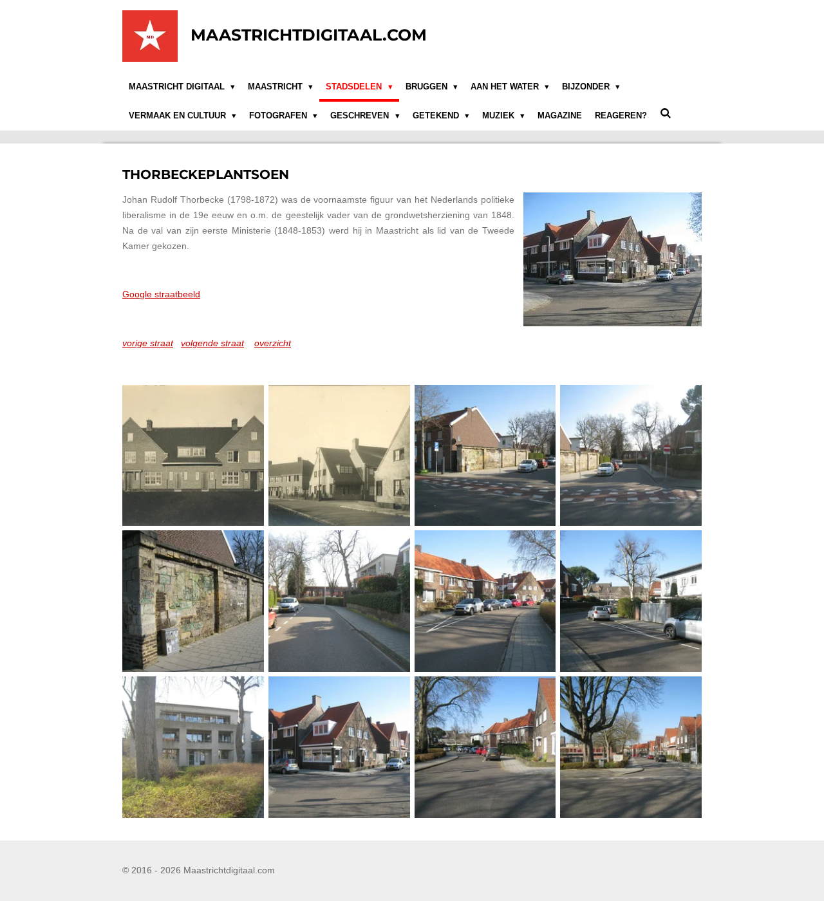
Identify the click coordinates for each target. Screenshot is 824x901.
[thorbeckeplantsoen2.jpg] (631, 455)
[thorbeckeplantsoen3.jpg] (193, 601)
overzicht (272, 343)
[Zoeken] (665, 114)
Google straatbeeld (161, 294)
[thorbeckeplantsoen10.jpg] (631, 747)
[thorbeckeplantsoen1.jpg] (485, 455)
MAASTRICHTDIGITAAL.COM (309, 34)
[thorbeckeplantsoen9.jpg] (485, 747)
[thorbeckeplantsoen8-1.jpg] (339, 747)
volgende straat (212, 343)
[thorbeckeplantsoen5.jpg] (485, 601)
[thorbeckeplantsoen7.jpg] (193, 747)
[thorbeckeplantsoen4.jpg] (339, 601)
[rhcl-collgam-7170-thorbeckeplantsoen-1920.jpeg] (193, 455)
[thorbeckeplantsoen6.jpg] (631, 601)
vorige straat (147, 343)
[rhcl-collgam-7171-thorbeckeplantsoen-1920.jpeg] (339, 455)
